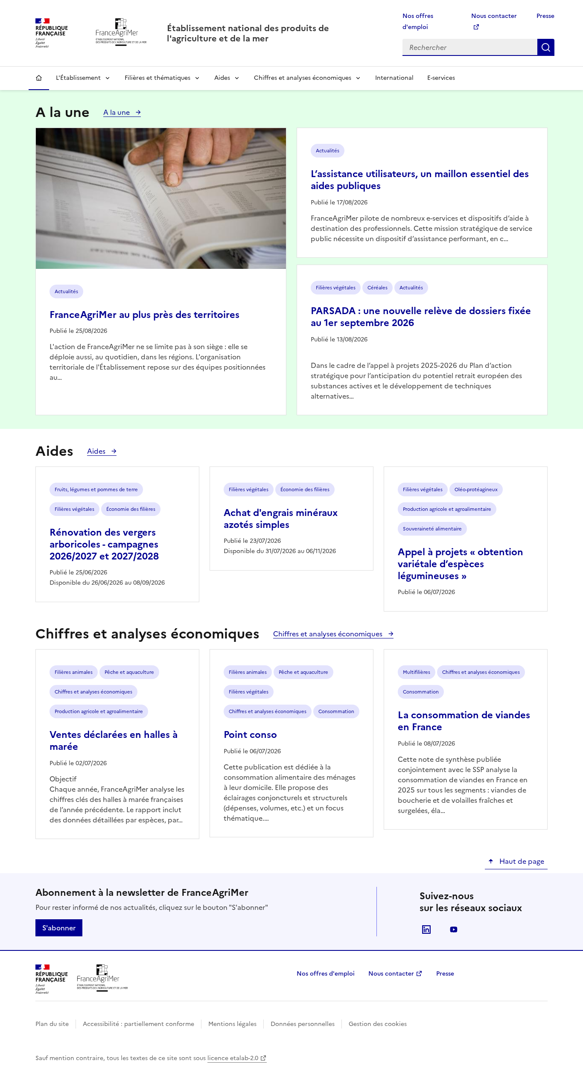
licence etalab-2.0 (232, 1058)
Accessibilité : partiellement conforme (138, 1024)
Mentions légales (232, 1024)
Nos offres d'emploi (326, 973)
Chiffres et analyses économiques (302, 77)
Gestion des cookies (378, 1024)
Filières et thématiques (157, 77)
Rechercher (545, 47)
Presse (545, 16)
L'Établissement (78, 77)
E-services (441, 77)
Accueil (39, 78)
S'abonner (59, 928)
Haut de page (521, 861)
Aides (222, 77)
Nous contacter (391, 973)
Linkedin (426, 929)
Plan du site (52, 1024)
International (394, 77)
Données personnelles (303, 1024)
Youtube (453, 929)
